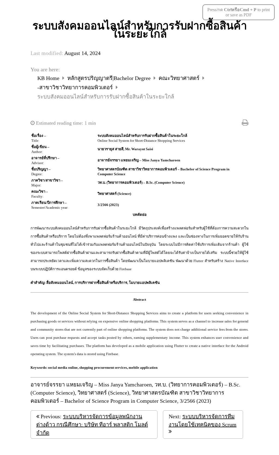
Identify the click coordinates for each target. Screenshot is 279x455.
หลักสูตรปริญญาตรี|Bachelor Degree (109, 78)
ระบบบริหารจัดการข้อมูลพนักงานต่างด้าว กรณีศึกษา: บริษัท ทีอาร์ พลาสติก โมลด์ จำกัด (92, 424)
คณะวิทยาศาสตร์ (180, 78)
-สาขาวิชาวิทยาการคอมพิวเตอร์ (75, 87)
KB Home (49, 78)
